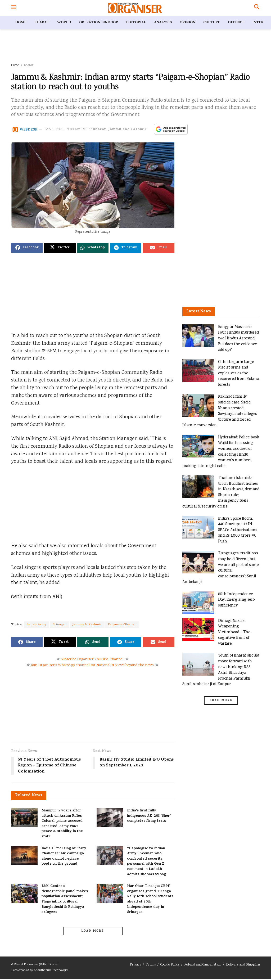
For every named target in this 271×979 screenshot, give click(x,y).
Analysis (163, 23)
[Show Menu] (13, 8)
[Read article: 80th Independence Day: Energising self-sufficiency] (198, 602)
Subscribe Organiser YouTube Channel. (92, 659)
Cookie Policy (169, 964)
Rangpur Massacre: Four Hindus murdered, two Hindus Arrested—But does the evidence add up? (239, 338)
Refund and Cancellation (202, 964)
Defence (236, 23)
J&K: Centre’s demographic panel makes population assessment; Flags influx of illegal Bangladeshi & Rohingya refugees (65, 899)
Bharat (41, 23)
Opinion (187, 23)
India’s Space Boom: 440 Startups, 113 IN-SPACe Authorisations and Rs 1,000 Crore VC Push (237, 530)
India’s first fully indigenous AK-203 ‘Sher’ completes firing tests (149, 816)
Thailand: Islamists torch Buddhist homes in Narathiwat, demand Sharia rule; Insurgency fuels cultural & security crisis (221, 492)
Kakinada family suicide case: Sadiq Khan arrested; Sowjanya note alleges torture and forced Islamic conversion (219, 411)
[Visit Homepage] (135, 8)
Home (20, 23)
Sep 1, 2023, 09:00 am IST (66, 129)
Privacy (135, 964)
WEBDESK (29, 129)
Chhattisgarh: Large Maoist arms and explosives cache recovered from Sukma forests (238, 373)
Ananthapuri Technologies (51, 970)
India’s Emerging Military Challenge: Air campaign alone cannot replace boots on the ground (64, 856)
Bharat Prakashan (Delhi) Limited (36, 964)
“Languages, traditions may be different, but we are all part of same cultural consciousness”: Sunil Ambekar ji (220, 567)
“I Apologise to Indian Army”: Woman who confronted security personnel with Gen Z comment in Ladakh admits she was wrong (146, 862)
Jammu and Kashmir (127, 129)
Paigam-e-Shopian (122, 624)
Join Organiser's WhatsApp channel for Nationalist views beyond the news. (92, 665)
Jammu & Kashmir (87, 624)
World (64, 23)
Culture (211, 23)
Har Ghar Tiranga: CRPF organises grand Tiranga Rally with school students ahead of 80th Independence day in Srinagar (150, 899)
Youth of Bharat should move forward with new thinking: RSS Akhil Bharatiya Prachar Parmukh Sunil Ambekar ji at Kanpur (220, 670)
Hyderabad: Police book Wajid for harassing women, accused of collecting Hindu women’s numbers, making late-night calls (220, 451)
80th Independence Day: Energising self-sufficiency (237, 600)
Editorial (136, 23)
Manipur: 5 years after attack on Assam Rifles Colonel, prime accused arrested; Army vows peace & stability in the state (62, 824)
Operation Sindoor (98, 23)
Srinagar (59, 624)
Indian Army (37, 624)
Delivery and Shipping (243, 964)
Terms (151, 964)
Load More (92, 931)
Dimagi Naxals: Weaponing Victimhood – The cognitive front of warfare (234, 632)
